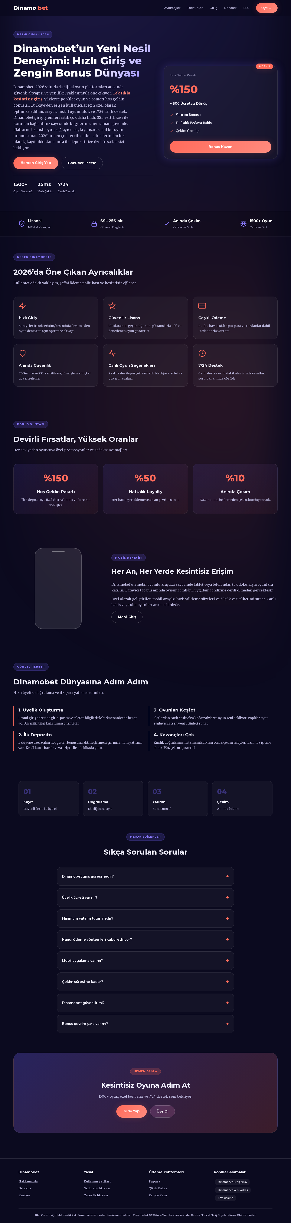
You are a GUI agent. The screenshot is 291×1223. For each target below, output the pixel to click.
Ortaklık (25, 1188)
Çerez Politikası (96, 1195)
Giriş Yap (132, 1111)
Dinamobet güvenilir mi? (83, 1003)
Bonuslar (195, 8)
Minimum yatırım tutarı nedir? (87, 918)
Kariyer (24, 1195)
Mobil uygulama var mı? (82, 961)
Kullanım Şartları (97, 1181)
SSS (246, 8)
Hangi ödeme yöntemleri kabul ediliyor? (97, 940)
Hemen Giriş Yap (36, 163)
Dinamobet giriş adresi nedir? (88, 876)
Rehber (230, 8)
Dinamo (30, 7)
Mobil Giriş (127, 617)
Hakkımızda (28, 1181)
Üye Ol (266, 8)
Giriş (213, 8)
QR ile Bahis (158, 1188)
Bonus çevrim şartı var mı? (85, 1024)
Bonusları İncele (82, 163)
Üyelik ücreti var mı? (79, 898)
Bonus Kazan (220, 147)
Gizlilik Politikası (97, 1188)
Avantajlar (172, 8)
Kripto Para (158, 1195)
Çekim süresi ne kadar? (82, 982)
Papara (154, 1181)
